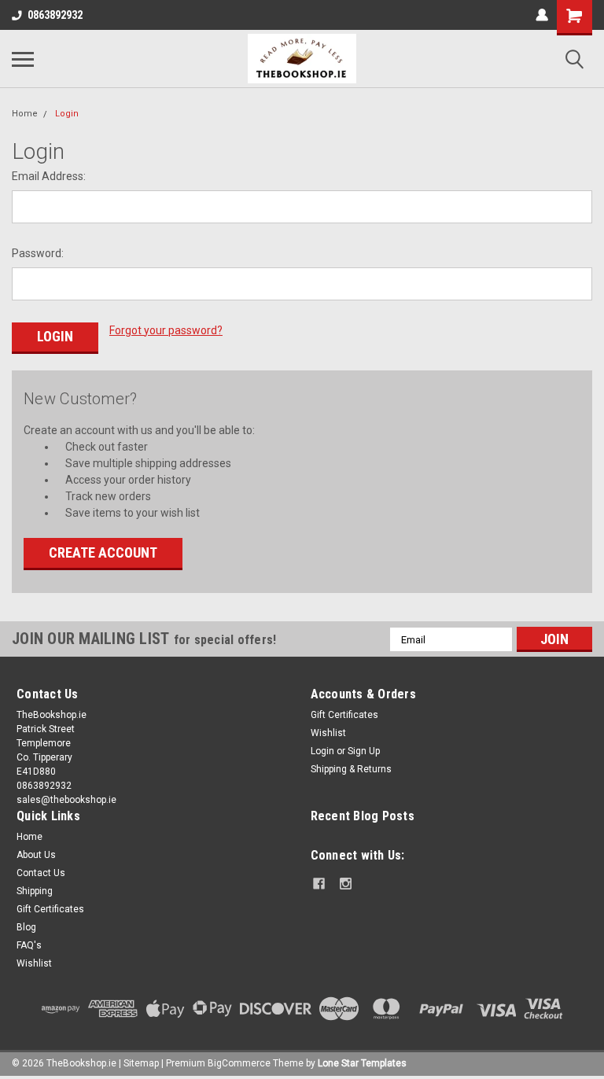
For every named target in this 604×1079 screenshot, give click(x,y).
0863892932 (55, 15)
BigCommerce (239, 1063)
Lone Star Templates (362, 1063)
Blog (26, 927)
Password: (38, 253)
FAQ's (29, 945)
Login (67, 114)
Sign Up (364, 751)
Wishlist (328, 732)
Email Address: (49, 176)
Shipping (35, 891)
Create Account (103, 552)
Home (25, 114)
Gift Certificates (344, 714)
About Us (36, 854)
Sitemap (141, 1063)
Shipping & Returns (351, 769)
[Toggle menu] (23, 59)
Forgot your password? (166, 330)
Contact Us (41, 872)
